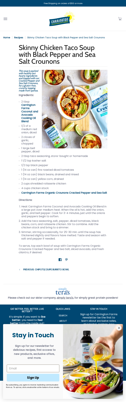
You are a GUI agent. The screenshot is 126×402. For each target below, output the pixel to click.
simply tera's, (65, 298)
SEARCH (63, 315)
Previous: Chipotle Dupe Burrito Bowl (46, 269)
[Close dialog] (119, 328)
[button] (120, 19)
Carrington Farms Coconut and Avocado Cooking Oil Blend (29, 113)
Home (6, 37)
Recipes (18, 37)
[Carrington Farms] (62, 18)
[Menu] (5, 19)
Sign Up (33, 377)
